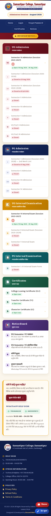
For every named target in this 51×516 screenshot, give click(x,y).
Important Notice (26, 36)
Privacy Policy (11, 489)
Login (20, 22)
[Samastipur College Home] (25, 6)
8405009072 (33, 411)
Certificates (19, 28)
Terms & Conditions (13, 497)
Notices (33, 28)
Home (10, 22)
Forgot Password (36, 22)
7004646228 (15, 411)
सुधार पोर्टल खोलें (16, 397)
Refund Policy (11, 493)
